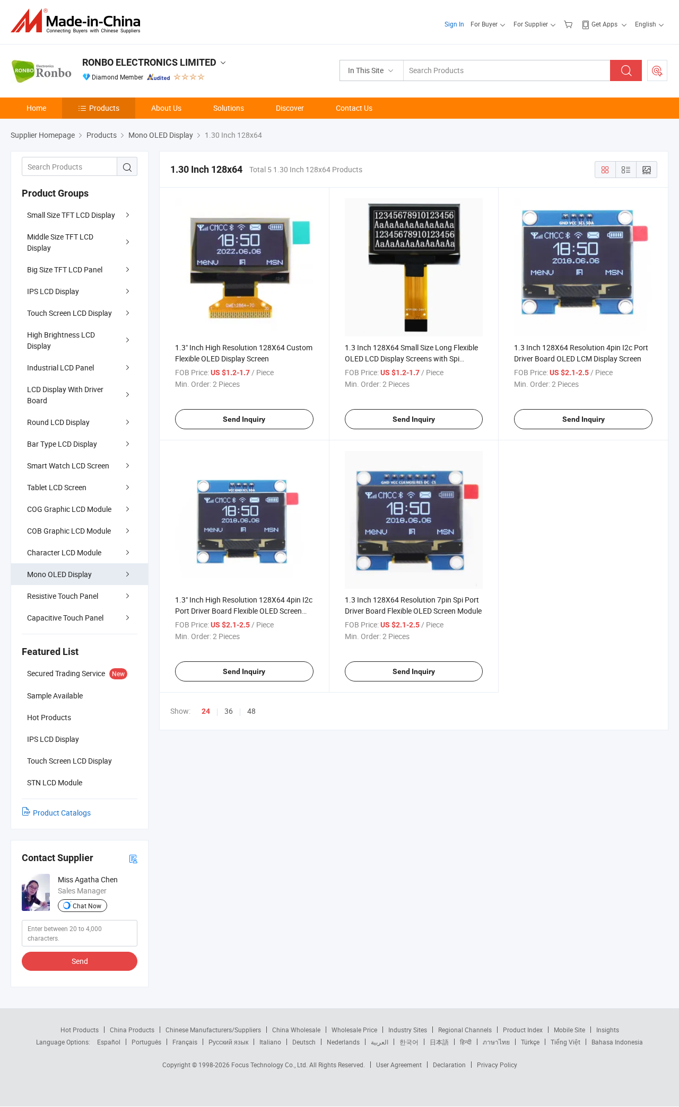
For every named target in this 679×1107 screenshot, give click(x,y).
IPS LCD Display (53, 291)
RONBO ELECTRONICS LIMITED (149, 62)
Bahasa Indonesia (617, 1042)
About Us (166, 108)
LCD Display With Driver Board (65, 394)
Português (146, 1042)
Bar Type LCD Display (62, 444)
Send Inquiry (244, 419)
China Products (132, 1029)
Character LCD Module (64, 552)
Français (184, 1042)
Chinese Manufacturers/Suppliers (213, 1029)
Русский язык (228, 1042)
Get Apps (604, 24)
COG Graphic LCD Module (69, 509)
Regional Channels (465, 1029)
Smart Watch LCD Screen (68, 465)
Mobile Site (569, 1029)
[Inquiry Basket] (569, 24)
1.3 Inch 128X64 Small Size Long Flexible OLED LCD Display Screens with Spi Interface (411, 358)
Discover (290, 108)
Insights (607, 1029)
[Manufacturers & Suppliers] (79, 20)
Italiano (270, 1042)
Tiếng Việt (565, 1042)
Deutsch (304, 1042)
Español (108, 1042)
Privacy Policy (497, 1064)
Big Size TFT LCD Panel (64, 269)
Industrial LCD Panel (60, 367)
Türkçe (530, 1042)
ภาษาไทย (496, 1042)
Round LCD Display (58, 422)
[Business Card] (133, 858)
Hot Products (79, 1029)
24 (206, 711)
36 (228, 711)
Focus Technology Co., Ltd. (270, 1064)
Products (104, 108)
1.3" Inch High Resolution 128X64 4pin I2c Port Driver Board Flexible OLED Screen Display (243, 611)
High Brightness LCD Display (61, 340)
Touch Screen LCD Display (69, 313)
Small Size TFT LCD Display (71, 215)
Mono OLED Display (59, 574)
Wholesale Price (354, 1029)
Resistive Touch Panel (62, 596)
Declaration (449, 1064)
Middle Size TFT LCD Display (60, 242)
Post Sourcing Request (657, 70)
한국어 (409, 1042)
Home (36, 108)
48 (251, 711)
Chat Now (87, 905)
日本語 (439, 1042)
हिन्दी (466, 1042)
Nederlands (343, 1042)
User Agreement (399, 1064)
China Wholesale (296, 1029)
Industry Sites (407, 1029)
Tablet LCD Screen (56, 487)
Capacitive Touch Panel (65, 618)
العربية (379, 1042)
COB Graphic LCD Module (69, 531)
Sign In (454, 24)
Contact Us (354, 108)
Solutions (228, 108)
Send (80, 961)
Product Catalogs (62, 813)
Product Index (523, 1029)
